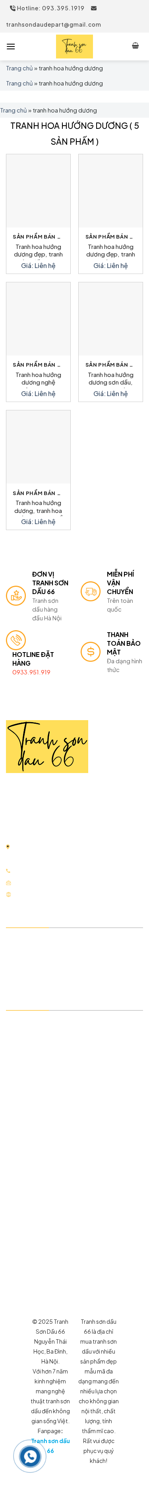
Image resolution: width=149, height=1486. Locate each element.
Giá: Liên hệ (38, 266)
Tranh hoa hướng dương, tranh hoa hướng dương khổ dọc (38, 507)
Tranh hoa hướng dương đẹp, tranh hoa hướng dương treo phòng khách (110, 251)
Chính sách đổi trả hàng (48, 1065)
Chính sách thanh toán (46, 1037)
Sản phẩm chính (37, 955)
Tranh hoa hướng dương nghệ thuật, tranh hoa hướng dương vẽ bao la (38, 379)
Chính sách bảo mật (43, 1024)
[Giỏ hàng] (136, 46)
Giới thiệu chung (38, 941)
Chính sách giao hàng (45, 1051)
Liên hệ (24, 969)
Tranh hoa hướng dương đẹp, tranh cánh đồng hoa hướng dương (38, 251)
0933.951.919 (31, 672)
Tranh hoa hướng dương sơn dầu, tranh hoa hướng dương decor (111, 379)
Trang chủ (19, 68)
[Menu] (10, 46)
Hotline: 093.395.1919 (50, 8)
